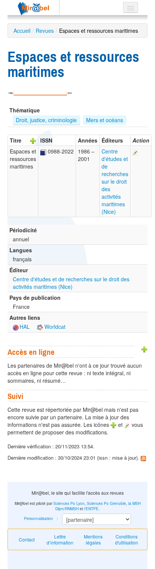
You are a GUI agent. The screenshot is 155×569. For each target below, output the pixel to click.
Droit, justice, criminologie (46, 120)
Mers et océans (104, 120)
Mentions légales (93, 539)
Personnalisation (38, 518)
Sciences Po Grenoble (106, 503)
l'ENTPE (91, 508)
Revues (45, 30)
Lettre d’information (60, 539)
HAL (25, 326)
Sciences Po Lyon (69, 503)
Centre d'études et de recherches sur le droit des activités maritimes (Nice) (115, 181)
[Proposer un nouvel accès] (144, 349)
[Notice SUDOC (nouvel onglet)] (43, 151)
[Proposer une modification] (135, 151)
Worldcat (54, 326)
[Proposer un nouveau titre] (33, 140)
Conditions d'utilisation (126, 539)
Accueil (22, 30)
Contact (27, 539)
